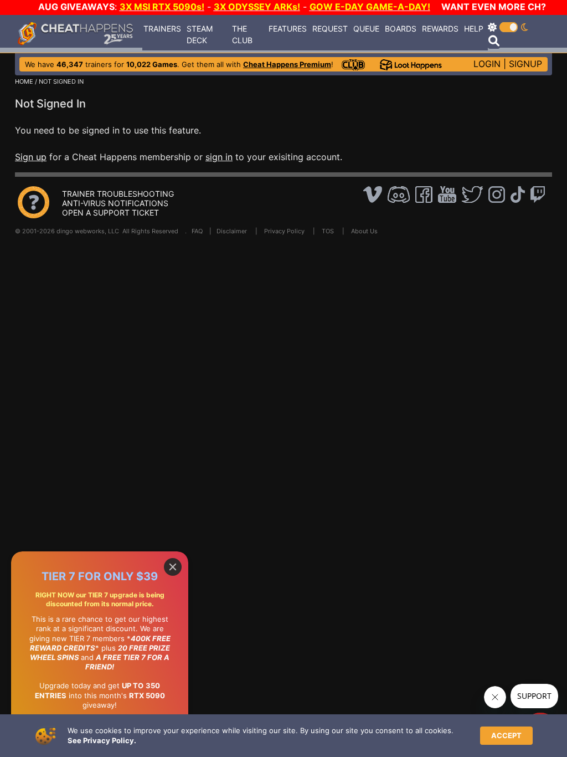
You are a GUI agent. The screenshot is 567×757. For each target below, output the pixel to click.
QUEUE (366, 28)
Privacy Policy (284, 231)
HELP (473, 28)
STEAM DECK (200, 34)
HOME (24, 81)
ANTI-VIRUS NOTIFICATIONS (115, 203)
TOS (328, 231)
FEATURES (288, 28)
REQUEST (330, 28)
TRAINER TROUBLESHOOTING (118, 193)
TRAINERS (162, 28)
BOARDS (400, 28)
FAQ (197, 231)
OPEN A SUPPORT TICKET (110, 212)
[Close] (173, 567)
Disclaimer (232, 231)
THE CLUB (242, 34)
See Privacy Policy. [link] (102, 740)
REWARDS (440, 28)
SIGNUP (525, 63)
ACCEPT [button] (506, 735)
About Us (364, 231)
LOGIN (487, 63)
